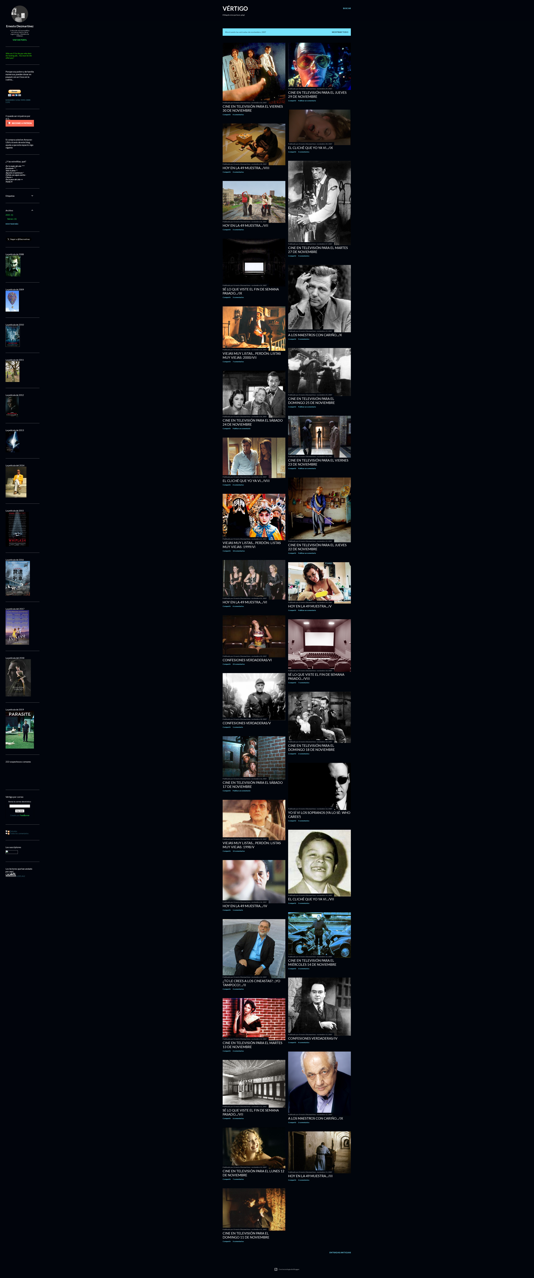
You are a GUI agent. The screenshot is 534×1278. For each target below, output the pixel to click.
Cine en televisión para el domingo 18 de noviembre (311, 747)
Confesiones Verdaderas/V (247, 723)
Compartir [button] (227, 115)
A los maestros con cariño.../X (315, 335)
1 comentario (238, 727)
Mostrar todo (340, 32)
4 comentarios (238, 115)
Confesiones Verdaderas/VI (247, 660)
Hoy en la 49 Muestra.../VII (245, 225)
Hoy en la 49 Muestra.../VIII (246, 168)
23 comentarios (239, 664)
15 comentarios (239, 851)
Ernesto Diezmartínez (20, 26)
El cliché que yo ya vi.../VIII (246, 481)
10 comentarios (239, 551)
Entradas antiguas (340, 1252)
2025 (9, 215)
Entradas (13, 831)
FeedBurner (24, 815)
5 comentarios (303, 152)
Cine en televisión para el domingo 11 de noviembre (246, 1235)
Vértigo (235, 8)
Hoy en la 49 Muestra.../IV (245, 906)
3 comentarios (238, 172)
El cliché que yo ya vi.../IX (310, 148)
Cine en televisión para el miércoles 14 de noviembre (312, 962)
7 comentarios (238, 362)
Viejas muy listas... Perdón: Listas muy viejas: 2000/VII (252, 355)
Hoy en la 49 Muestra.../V (310, 606)
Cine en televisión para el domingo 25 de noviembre (311, 401)
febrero (11, 219)
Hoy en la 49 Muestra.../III (310, 1176)
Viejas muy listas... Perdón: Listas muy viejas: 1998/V (252, 845)
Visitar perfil (20, 40)
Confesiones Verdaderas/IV (312, 1038)
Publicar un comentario (307, 101)
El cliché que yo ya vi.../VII (311, 899)
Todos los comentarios (19, 833)
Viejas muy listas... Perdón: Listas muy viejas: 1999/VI (252, 545)
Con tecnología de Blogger (289, 1269)
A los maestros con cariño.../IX (315, 1118)
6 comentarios (238, 1118)
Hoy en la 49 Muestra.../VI (245, 602)
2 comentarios (303, 754)
